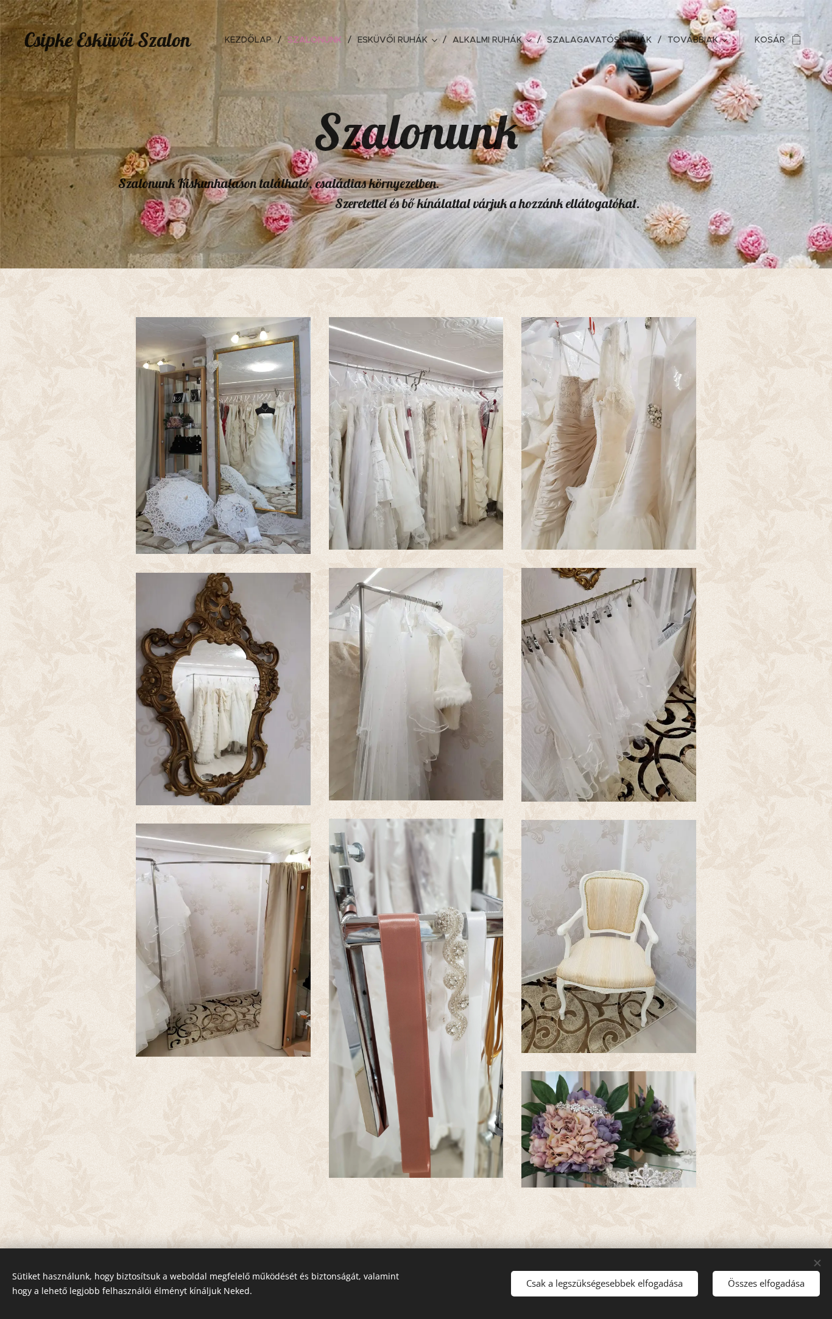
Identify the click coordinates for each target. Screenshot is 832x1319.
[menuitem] (251, 39)
